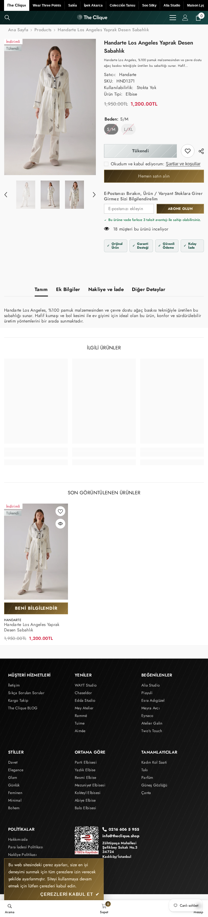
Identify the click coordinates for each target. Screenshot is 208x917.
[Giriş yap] (185, 18)
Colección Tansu (122, 5)
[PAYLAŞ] (199, 151)
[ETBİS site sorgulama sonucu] (87, 840)
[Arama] (7, 17)
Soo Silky (149, 5)
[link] (187, 151)
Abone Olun (180, 208)
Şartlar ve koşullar (183, 164)
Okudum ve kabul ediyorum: (137, 164)
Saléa (72, 5)
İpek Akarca (93, 5)
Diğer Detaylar (148, 289)
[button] (6, 195)
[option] (50, 107)
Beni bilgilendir (36, 608)
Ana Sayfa (18, 30)
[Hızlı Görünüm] (60, 524)
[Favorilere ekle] (60, 511)
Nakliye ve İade (106, 289)
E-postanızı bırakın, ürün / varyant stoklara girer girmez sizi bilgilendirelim (153, 196)
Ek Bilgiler (68, 289)
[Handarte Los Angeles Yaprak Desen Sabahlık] (36, 552)
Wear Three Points (47, 5)
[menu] (173, 17)
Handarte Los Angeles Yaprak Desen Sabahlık (32, 627)
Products (43, 30)
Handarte (127, 74)
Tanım (41, 289)
